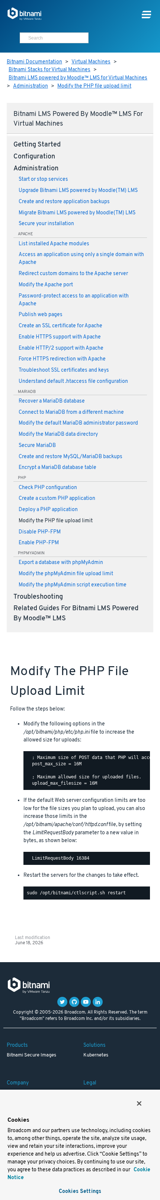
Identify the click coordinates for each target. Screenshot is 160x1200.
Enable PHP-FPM (39, 543)
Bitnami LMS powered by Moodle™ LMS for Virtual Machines (78, 78)
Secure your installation (46, 224)
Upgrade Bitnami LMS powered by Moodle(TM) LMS (78, 191)
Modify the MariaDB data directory (58, 434)
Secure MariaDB (37, 445)
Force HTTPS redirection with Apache (62, 359)
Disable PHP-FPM (40, 532)
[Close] (139, 1103)
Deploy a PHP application (48, 510)
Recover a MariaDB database (52, 401)
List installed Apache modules (54, 244)
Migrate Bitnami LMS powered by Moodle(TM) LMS (77, 213)
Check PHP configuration (48, 488)
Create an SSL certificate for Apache (60, 326)
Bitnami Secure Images (31, 1055)
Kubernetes (95, 1055)
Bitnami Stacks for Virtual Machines (49, 69)
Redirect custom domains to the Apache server (73, 274)
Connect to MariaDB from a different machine (71, 412)
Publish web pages (41, 315)
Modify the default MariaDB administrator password (78, 423)
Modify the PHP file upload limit (94, 86)
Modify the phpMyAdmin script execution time (73, 585)
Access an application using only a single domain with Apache (81, 259)
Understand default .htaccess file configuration (73, 381)
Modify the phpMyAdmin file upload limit (66, 574)
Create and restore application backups (64, 202)
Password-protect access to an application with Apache (74, 300)
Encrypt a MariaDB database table (57, 467)
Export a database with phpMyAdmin (61, 563)
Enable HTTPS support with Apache (60, 337)
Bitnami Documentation (34, 62)
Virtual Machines (91, 62)
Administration (30, 86)
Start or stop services (43, 179)
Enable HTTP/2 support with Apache (61, 348)
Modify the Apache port (46, 285)
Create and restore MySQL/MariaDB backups (70, 457)
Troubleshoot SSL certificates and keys (64, 370)
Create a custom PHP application (57, 498)
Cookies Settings (80, 1191)
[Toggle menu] (146, 15)
